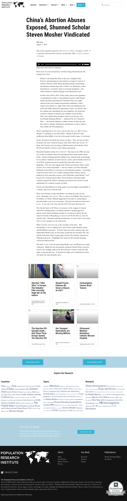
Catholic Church (67, 389)
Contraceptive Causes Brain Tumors (86, 285)
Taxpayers (79, 408)
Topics (109, 406)
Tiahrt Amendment (103, 406)
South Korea (23, 403)
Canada (27, 386)
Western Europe (16, 410)
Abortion (54, 385)
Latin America (16, 394)
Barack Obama (72, 386)
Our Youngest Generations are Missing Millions (63, 331)
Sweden (31, 403)
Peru (34, 397)
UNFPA (55, 410)
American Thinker (69, 51)
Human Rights (51, 399)
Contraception (49, 393)
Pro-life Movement (63, 405)
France (24, 392)
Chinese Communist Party (51, 391)
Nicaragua (23, 397)
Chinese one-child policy (70, 391)
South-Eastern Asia (28, 400)
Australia (19, 386)
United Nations (63, 410)
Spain (28, 403)
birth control (58, 389)
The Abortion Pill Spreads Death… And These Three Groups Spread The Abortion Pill (39, 333)
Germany (29, 392)
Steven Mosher (61, 152)
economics (68, 394)
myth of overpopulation (76, 399)
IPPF (59, 399)
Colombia (16, 389)
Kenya (9, 395)
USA (30, 408)
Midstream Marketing (24, 494)
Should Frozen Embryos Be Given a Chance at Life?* (62, 287)
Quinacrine (89, 406)
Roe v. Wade (78, 405)
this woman (53, 196)
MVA (117, 397)
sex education (59, 408)
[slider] (87, 64)
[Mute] (83, 64)
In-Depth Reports (93, 394)
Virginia (38, 408)
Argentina (9, 386)
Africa (3, 385)
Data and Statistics (111, 386)
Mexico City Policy (65, 399)
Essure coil (121, 389)
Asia (13, 385)
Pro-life (56, 405)
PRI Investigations (109, 402)
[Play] (39, 64)
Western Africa (5, 411)
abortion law (62, 386)
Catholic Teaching (78, 389)
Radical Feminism (71, 405)
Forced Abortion (57, 396)
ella (117, 389)
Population (97, 403)
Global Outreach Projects (110, 392)
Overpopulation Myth (112, 400)
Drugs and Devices (107, 388)
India (34, 392)
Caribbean (32, 386)
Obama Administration (48, 402)
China (10, 388)
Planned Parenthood (62, 401)
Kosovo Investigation (114, 394)
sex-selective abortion (49, 408)
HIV (44, 399)
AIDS (67, 386)
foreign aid (79, 396)
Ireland (37, 392)
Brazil (23, 386)
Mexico (12, 397)
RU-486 (95, 406)
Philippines (4, 400)
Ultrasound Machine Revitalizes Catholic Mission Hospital (87, 333)
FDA (51, 396)
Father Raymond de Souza (99, 392)
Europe (20, 392)
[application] (63, 64)
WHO (74, 410)
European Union (75, 394)
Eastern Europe (11, 392)
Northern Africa (28, 397)
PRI (52, 404)
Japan (6, 394)
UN (51, 410)
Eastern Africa (24, 389)
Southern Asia (13, 403)
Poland (8, 400)
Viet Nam (34, 408)
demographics (63, 394)
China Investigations (96, 385)
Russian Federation (16, 400)
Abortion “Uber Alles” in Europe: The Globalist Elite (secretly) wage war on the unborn (39, 289)
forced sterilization (70, 396)
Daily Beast (46, 74)
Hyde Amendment (119, 392)
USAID (70, 410)
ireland (102, 394)
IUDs (106, 394)
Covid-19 (57, 394)
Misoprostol (112, 397)
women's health (79, 410)
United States (22, 408)
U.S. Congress (46, 410)
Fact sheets (90, 391)
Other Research (97, 399)
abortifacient (46, 386)
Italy (2, 395)
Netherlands (17, 397)
